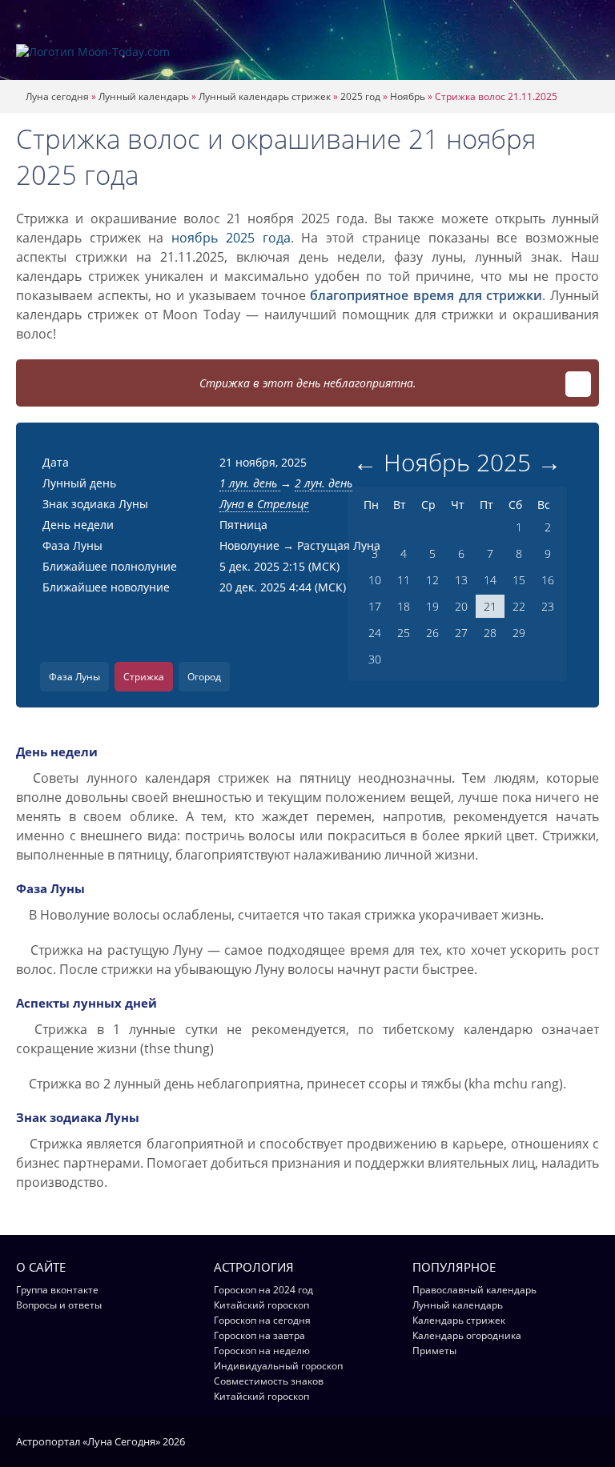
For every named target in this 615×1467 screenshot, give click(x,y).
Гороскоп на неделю (262, 1350)
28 (490, 632)
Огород (204, 676)
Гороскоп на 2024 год (263, 1290)
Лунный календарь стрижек (265, 96)
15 (518, 579)
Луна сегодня (57, 96)
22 (518, 606)
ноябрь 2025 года (230, 238)
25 (403, 632)
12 (432, 579)
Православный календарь (474, 1290)
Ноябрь (407, 96)
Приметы (434, 1350)
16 (547, 579)
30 (374, 659)
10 (374, 579)
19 (432, 606)
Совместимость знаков (269, 1381)
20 (461, 606)
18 (403, 606)
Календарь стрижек (458, 1320)
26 (432, 632)
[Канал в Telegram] (570, 1440)
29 (518, 632)
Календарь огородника (466, 1335)
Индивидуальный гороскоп (278, 1366)
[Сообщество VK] (591, 1440)
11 (403, 579)
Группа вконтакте (57, 1290)
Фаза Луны (74, 676)
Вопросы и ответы (59, 1305)
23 (547, 606)
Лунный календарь (143, 96)
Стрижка (143, 676)
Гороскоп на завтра (259, 1335)
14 (490, 579)
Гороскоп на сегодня (262, 1320)
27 (461, 632)
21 (490, 606)
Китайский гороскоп (261, 1305)
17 (374, 606)
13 (461, 579)
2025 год (360, 96)
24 (374, 632)
